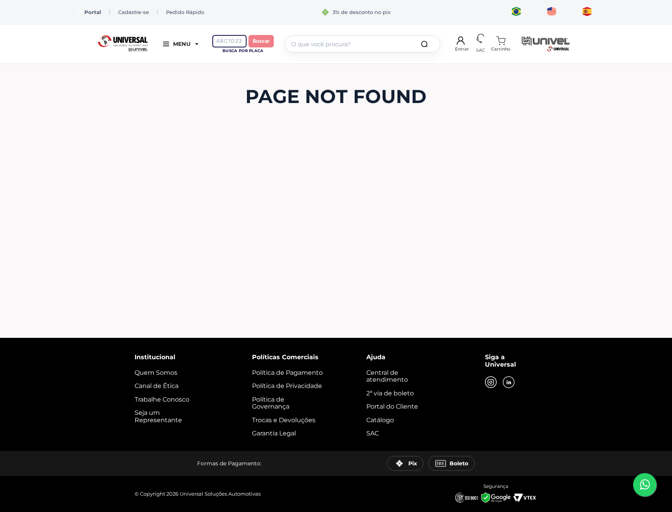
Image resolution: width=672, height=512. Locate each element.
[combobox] (362, 43)
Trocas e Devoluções (283, 420)
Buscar (261, 41)
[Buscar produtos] (425, 44)
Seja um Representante (158, 416)
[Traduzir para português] (516, 12)
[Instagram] (491, 383)
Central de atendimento (387, 376)
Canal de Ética (156, 386)
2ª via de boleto (390, 393)
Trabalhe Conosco (162, 399)
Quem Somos (156, 372)
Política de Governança (270, 403)
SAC (372, 433)
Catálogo (380, 420)
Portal (92, 12)
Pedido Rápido (185, 12)
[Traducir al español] (587, 12)
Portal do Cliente (392, 406)
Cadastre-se (133, 12)
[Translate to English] (551, 12)
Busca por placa (242, 51)
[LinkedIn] (508, 383)
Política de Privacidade (287, 386)
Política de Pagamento (287, 372)
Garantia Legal (274, 433)
